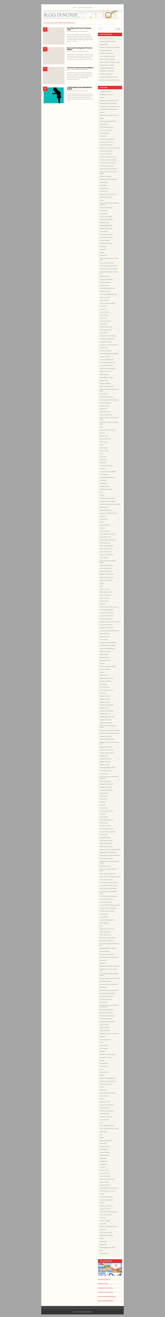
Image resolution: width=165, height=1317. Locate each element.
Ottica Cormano (104, 773)
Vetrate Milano (103, 1244)
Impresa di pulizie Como (106, 568)
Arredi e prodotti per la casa (107, 142)
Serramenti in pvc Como (106, 1057)
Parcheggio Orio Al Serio (106, 787)
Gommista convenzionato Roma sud (109, 513)
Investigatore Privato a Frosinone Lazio (79, 29)
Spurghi (101, 1137)
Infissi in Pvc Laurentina (105, 595)
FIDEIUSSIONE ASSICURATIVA (107, 477)
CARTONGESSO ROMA (106, 243)
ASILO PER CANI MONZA (106, 145)
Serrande (102, 1060)
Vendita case (103, 1229)
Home (74, 7)
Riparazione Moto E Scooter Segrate (109, 957)
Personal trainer (104, 823)
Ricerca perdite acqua (105, 932)
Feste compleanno (104, 474)
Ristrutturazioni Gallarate (106, 1018)
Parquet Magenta (104, 793)
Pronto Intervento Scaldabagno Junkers (110, 62)
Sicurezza (102, 1087)
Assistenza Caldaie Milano (106, 151)
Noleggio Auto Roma (105, 702)
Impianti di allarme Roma (106, 549)
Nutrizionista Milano (105, 764)
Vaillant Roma (103, 1223)
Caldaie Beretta (104, 213)
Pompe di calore (104, 834)
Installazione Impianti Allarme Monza (109, 607)
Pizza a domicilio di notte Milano (108, 831)
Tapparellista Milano (105, 1152)
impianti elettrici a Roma (106, 551)
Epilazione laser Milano (105, 439)
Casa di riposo (103, 246)
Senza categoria (104, 1048)
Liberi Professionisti (104, 636)
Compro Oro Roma (104, 312)
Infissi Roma (103, 604)
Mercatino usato (104, 675)
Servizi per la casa (104, 1072)
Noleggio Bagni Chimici (105, 714)
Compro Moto (103, 306)
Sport (101, 1134)
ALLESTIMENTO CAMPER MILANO (108, 109)
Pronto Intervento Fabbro (85, 7)
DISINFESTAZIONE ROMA (106, 397)
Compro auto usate (104, 297)
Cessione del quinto (105, 276)
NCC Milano (103, 693)
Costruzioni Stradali (105, 356)
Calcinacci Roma (104, 210)
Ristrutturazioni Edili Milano (106, 1010)
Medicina (102, 672)
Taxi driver (102, 1167)
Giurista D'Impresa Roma (106, 510)
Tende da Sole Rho (104, 1182)
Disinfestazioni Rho (104, 406)
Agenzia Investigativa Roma (105, 1300)
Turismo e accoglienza (105, 1220)
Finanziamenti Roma (105, 486)
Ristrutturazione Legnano (106, 999)
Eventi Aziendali (104, 448)
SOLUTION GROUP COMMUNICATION (83, 1312)
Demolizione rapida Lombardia (107, 368)
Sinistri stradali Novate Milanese (108, 1093)
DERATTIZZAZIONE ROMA (107, 386)
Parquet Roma (103, 799)
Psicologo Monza (104, 917)
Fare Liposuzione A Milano (106, 465)
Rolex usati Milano (104, 1024)
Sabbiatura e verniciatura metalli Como (109, 1033)
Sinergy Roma (103, 1090)
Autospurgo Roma (104, 188)
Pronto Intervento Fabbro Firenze (108, 885)
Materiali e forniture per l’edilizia (108, 666)
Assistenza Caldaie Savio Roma (107, 41)
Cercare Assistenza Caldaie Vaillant (108, 269)
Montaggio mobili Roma (106, 681)
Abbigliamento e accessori (106, 94)
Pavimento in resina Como (106, 811)
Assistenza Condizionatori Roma (108, 162)
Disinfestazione (103, 394)
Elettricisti (102, 433)
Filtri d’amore (103, 480)
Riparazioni (102, 963)
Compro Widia (103, 333)
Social (101, 1122)
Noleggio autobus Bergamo (106, 705)
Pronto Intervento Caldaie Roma (108, 873)
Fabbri (101, 453)
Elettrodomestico (104, 436)
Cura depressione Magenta (106, 365)
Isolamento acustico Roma (106, 619)
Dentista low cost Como (106, 371)
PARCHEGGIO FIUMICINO (106, 784)
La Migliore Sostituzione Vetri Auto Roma (110, 621)
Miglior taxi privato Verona (106, 678)
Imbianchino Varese (104, 531)
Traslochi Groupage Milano (106, 1200)
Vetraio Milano (103, 1241)
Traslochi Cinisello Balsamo (106, 1197)
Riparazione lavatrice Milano (107, 954)
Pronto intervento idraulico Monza (108, 896)
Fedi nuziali (102, 468)
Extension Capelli (104, 450)
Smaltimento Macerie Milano (107, 1111)
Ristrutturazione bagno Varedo (107, 993)
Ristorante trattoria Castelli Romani (108, 984)
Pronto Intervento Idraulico (105, 1292)
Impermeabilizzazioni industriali (107, 534)
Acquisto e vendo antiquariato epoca (109, 100)
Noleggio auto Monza (105, 699)
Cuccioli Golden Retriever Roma (108, 362)
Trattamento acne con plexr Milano (108, 1211)
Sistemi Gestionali (104, 1096)
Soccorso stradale (104, 1119)
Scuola (101, 1042)
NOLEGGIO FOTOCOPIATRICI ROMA (109, 733)
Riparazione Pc (103, 960)
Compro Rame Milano (105, 321)
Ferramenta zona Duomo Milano (108, 471)
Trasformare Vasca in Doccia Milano (109, 1188)
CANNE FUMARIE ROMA (106, 225)
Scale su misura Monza (105, 1039)
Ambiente (102, 112)
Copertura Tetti (104, 347)
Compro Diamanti (104, 300)
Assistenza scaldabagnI (105, 176)
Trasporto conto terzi (105, 1208)
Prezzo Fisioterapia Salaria (106, 858)
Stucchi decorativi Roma (106, 1140)
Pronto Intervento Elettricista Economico (110, 876)
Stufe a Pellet (103, 1143)
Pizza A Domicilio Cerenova (106, 828)
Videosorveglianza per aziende (107, 56)
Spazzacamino (103, 1131)
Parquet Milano (103, 796)
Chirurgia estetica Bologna (106, 279)
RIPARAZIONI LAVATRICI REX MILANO (109, 966)
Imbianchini (102, 528)
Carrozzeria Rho (104, 231)
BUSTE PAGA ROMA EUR (106, 207)
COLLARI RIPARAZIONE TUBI (107, 288)
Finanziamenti (103, 483)
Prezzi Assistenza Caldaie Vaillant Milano (110, 855)
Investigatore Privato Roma (105, 1288)
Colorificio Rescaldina (105, 291)
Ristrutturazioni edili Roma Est (107, 1015)
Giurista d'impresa (104, 507)
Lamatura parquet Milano (106, 624)
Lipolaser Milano (104, 639)
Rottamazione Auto (104, 1027)
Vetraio (101, 1238)
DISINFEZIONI (103, 409)
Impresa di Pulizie (104, 557)
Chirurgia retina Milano (105, 282)
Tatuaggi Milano (104, 1161)
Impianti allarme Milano (105, 537)
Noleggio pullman (104, 755)
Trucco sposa (103, 1217)
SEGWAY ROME (104, 1045)
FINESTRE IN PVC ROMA (106, 489)
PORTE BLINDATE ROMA (106, 840)
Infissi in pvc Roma (104, 601)
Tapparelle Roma (104, 1149)
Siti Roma (102, 1099)
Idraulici (102, 522)
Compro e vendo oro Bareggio (107, 303)
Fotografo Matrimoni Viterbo (107, 498)
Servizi (101, 1069)
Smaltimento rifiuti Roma (106, 1116)
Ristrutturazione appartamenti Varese (109, 990)
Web (101, 1250)
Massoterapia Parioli (105, 660)
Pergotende (103, 814)
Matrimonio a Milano (105, 669)
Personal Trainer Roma (105, 825)
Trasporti (102, 1203)
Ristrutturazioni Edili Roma (106, 1012)
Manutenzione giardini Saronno (107, 648)
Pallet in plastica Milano (105, 781)
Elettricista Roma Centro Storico (108, 430)
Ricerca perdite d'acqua (105, 934)
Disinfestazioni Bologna (105, 403)
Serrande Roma (103, 1066)
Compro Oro (103, 309)
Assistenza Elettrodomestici (107, 165)
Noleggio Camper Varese (106, 722)
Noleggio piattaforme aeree (107, 750)
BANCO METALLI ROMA (106, 197)
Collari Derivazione (104, 285)
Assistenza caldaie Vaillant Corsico (108, 157)
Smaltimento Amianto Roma (107, 1105)
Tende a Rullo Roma (105, 1173)
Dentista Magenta (104, 374)
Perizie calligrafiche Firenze (106, 820)
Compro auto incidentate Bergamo (108, 294)
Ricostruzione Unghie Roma (106, 940)
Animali (101, 118)
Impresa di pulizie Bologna (106, 565)
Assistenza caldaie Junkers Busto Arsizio (110, 148)
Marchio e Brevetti (104, 657)
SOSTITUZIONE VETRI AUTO (107, 1125)
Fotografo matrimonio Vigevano (108, 501)
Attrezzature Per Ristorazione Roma (109, 179)
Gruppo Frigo (103, 516)
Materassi (102, 663)
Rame (101, 926)
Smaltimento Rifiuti (104, 1113)
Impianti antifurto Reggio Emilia (107, 540)
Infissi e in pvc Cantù (105, 589)
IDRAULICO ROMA (104, 525)
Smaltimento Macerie (105, 1107)
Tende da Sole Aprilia (105, 1176)
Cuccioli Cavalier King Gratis (107, 359)
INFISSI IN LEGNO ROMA (106, 592)
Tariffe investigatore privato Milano (80, 68)
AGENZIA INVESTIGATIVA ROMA (108, 103)
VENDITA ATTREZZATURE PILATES (109, 1226)
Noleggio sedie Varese (105, 761)
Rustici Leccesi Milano (105, 1030)
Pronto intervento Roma (106, 902)
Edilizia (101, 427)
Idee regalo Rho (104, 519)
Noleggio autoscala (104, 708)
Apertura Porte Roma (104, 1279)
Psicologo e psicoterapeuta (107, 53)
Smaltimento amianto (105, 1102)
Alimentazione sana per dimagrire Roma (110, 106)
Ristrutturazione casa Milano (107, 996)
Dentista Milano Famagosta (107, 377)
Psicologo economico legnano (107, 911)
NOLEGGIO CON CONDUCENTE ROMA (110, 730)
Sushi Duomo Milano (105, 1146)
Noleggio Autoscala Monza (106, 711)
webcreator (74, 31)
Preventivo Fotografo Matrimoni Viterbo (110, 849)
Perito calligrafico (104, 817)
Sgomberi (102, 1075)
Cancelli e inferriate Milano (106, 219)
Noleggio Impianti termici (106, 747)
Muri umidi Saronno (104, 687)
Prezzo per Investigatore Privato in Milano (79, 48)
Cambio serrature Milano (106, 216)
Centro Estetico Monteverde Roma (108, 266)
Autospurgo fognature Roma (107, 38)
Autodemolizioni (104, 182)
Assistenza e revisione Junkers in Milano (110, 80)
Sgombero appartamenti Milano (108, 1078)
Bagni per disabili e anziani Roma (108, 194)
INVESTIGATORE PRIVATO (106, 610)
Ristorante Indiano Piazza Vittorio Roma (110, 978)
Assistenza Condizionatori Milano (108, 160)
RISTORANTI (103, 987)
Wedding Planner (104, 1253)
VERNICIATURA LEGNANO (106, 1235)
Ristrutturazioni (103, 1002)
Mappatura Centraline (105, 651)
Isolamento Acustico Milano (107, 615)
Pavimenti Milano (104, 808)
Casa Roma (102, 249)
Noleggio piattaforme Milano (107, 753)
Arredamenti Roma (104, 133)
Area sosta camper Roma (106, 130)
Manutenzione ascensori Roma (107, 645)
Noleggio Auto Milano (105, 696)
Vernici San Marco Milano (106, 1232)
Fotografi (102, 495)
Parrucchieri (103, 805)
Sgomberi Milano (104, 44)
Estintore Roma (103, 442)
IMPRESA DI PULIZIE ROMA (107, 574)
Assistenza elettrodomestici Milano (108, 168)
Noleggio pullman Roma (106, 758)
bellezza (102, 200)
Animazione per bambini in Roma (108, 121)
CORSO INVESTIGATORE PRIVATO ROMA (79, 88)
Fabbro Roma (103, 459)
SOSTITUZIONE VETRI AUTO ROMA (109, 1128)
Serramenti (102, 1051)
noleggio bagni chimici (105, 91)
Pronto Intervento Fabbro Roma (106, 1296)
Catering (102, 252)
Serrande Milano (104, 1063)
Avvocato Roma (104, 191)
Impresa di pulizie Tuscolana (107, 577)
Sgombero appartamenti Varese (108, 1081)
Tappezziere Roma (104, 1155)
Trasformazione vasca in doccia (107, 1191)
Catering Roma (103, 255)
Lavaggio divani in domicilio (106, 627)
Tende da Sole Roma (105, 1185)
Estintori (102, 445)
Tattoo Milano (103, 1158)
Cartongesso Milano (105, 240)
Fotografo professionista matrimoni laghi (110, 504)
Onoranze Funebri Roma (106, 770)
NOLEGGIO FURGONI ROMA (107, 739)
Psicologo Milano (104, 914)
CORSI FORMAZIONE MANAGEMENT (109, 353)
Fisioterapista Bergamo (106, 50)
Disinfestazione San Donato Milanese (109, 400)
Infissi (101, 586)
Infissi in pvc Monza (104, 598)
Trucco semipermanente (106, 1214)
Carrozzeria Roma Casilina (106, 234)
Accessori (102, 97)
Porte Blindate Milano (105, 837)
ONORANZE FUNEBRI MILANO (107, 767)
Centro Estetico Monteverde (107, 263)
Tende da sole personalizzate (107, 59)
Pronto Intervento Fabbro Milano (108, 888)
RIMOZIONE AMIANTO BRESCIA (108, 948)
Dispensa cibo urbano (105, 411)
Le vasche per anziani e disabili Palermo (109, 630)
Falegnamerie (103, 462)
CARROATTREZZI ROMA (106, 228)
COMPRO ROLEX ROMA (106, 327)
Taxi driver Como (104, 1170)
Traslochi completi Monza (106, 74)
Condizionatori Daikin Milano (107, 339)
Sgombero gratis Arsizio (106, 1084)
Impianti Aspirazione (105, 543)
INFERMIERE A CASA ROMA (107, 71)
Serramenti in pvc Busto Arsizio (107, 1054)
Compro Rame (103, 318)
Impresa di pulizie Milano (106, 571)
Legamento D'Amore (105, 633)
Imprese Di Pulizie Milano (106, 580)
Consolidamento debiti (105, 341)
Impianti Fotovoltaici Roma (106, 554)
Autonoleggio (103, 185)
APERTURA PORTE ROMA (106, 127)
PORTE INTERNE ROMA (106, 843)
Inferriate (102, 583)
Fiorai (101, 492)
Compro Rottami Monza (106, 330)
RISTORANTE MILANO (105, 981)
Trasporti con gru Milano (106, 1206)
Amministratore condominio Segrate (109, 115)
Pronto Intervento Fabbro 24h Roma (109, 882)
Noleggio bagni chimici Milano (107, 716)
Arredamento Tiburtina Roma (107, 139)
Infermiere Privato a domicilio (107, 65)
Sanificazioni (103, 1036)
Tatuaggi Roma (103, 1164)
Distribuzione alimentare (106, 414)
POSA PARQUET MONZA (106, 846)
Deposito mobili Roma (105, 383)
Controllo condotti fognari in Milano (109, 77)
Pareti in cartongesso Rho (106, 790)
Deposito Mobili (104, 380)
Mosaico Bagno (103, 684)
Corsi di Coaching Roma (106, 350)
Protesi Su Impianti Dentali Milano (108, 908)
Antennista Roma (104, 124)
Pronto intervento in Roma (106, 899)
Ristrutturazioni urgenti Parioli (107, 1021)
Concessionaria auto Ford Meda (108, 336)
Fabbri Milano (103, 456)
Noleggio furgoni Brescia (106, 736)
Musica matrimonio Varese (106, 690)
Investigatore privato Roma (107, 613)
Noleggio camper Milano (106, 719)
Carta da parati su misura (106, 237)
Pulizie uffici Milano (104, 923)
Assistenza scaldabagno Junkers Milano (109, 47)
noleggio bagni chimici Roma (107, 68)
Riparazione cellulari (105, 951)
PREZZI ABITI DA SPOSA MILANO (108, 852)
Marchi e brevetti (104, 654)
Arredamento (103, 136)
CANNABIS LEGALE (104, 222)
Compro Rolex (103, 324)
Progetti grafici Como (105, 866)
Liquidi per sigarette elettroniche (108, 642)
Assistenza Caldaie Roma (106, 154)
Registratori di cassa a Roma (107, 929)
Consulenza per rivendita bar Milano (109, 344)
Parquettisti (103, 802)
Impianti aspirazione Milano (107, 545)
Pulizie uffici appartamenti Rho (107, 920)
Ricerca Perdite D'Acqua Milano (107, 937)
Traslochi (102, 1194)
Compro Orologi (104, 315)
